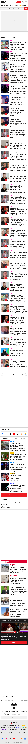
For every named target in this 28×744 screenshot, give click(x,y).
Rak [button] (12, 700)
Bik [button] (5, 700)
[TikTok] (18, 434)
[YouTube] (14, 434)
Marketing (3, 732)
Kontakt (8, 732)
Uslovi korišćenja (21, 735)
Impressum (14, 732)
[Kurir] (3, 2)
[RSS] (22, 434)
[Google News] (25, 434)
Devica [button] (18, 700)
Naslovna (3, 34)
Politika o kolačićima (22, 732)
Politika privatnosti (11, 735)
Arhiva (4, 735)
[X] (10, 434)
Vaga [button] (22, 700)
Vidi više (14, 717)
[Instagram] (6, 434)
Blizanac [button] (8, 700)
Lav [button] (15, 700)
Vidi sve (14, 642)
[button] (26, 697)
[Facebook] (2, 434)
